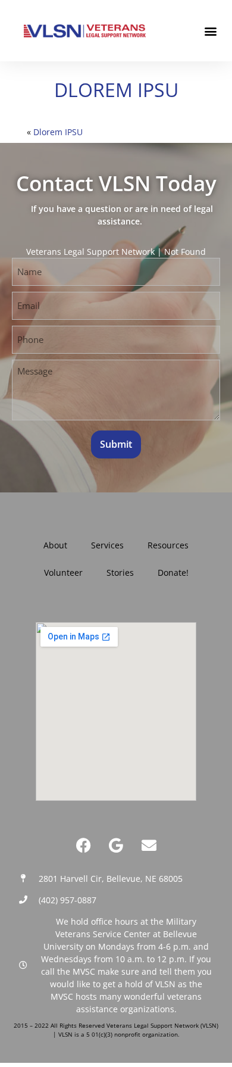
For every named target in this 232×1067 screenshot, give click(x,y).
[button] (210, 30)
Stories (120, 572)
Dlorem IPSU (58, 132)
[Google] (116, 845)
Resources (168, 545)
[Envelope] (149, 845)
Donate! (173, 572)
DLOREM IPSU (116, 89)
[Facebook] (83, 845)
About (55, 545)
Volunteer (63, 572)
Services (107, 545)
